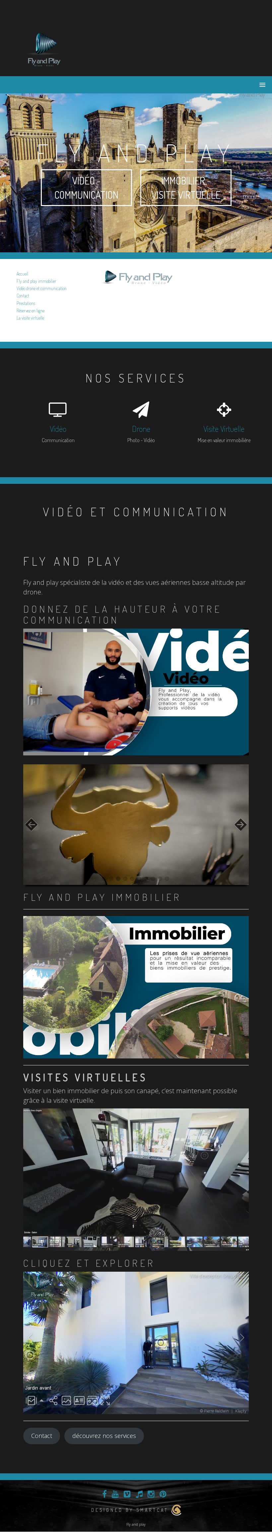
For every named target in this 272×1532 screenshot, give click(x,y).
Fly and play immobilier (36, 281)
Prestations (26, 303)
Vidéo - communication (86, 187)
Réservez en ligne (30, 310)
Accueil (22, 274)
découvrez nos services (104, 1436)
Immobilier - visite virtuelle (186, 187)
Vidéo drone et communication (42, 288)
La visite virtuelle (30, 318)
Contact (23, 295)
